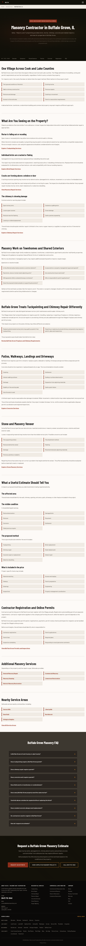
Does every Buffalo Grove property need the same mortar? (29, 792)
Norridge (48, 931)
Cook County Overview (16, 931)
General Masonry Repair (10, 673)
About (69, 889)
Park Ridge (37, 931)
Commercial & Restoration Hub (57, 889)
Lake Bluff (20, 924)
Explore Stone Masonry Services (12, 467)
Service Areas (9, 6)
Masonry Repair (35, 896)
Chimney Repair (35, 893)
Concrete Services (35, 898)
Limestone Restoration (52, 678)
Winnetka (13, 920)
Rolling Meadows (72, 931)
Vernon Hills (6, 709)
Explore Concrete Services (10, 408)
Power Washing (35, 903)
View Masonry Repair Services (11, 189)
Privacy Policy (43, 942)
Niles (43, 931)
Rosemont (21, 933)
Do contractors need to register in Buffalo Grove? (26, 815)
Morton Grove (55, 931)
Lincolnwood (14, 933)
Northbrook (48, 714)
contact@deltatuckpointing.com (9, 903)
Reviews (70, 891)
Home (2, 6)
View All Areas (81, 916)
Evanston (37, 920)
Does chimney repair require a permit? (22, 769)
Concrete (50, 58)
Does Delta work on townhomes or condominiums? (26, 785)
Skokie (24, 931)
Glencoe (31, 920)
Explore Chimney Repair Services (12, 232)
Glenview (20, 927)
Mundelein (60, 924)
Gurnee (47, 924)
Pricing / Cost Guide (73, 893)
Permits (42, 58)
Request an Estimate (18, 865)
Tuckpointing (34, 889)
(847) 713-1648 (6, 898)
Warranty (70, 896)
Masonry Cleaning (8, 678)
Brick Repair (34, 891)
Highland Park (27, 924)
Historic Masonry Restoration (12, 683)
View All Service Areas (9, 725)
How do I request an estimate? (20, 823)
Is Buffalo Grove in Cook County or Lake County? (26, 754)
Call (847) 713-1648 (69, 865)
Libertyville (48, 709)
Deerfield (6, 714)
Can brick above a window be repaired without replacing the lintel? (31, 800)
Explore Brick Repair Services (11, 169)
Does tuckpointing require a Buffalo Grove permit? (26, 761)
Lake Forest (13, 924)
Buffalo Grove (48, 927)
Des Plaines (31, 931)
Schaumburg (63, 931)
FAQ (66, 58)
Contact (70, 903)
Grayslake (67, 924)
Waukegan (41, 924)
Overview (14, 58)
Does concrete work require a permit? (22, 777)
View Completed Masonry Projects (44, 865)
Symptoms (22, 58)
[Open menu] (83, 2)
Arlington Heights (8, 719)
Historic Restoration (55, 893)
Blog (69, 898)
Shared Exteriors (33, 58)
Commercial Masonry (51, 673)
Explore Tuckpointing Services (11, 148)
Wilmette (19, 920)
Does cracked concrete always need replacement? (26, 808)
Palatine (41, 927)
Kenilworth (25, 920)
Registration (58, 58)
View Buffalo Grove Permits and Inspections (16, 648)
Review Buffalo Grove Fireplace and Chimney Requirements (21, 341)
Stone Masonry (35, 901)
